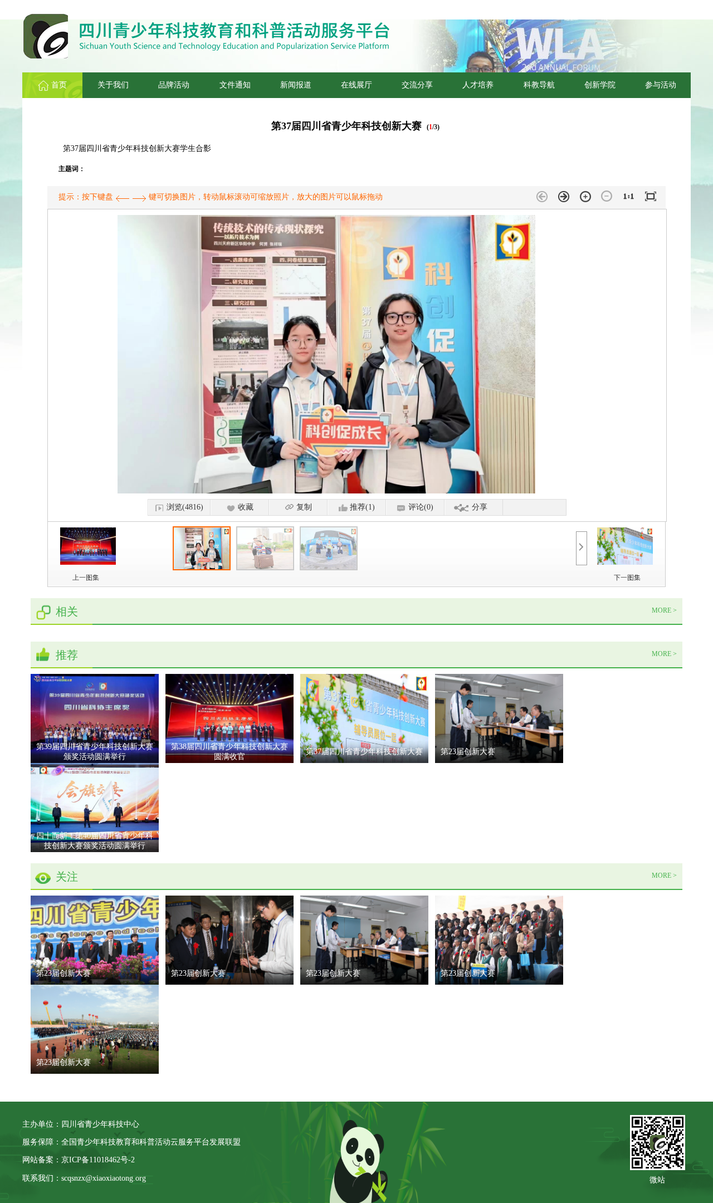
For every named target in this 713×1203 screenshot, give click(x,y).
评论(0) (420, 507)
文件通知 (235, 85)
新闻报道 (295, 85)
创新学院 (600, 85)
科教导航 (539, 85)
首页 (59, 85)
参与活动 (660, 85)
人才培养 (478, 85)
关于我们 (113, 85)
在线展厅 (356, 85)
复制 (304, 507)
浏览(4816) (185, 507)
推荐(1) (362, 507)
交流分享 (417, 85)
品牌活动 (173, 85)
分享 (479, 507)
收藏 (245, 507)
